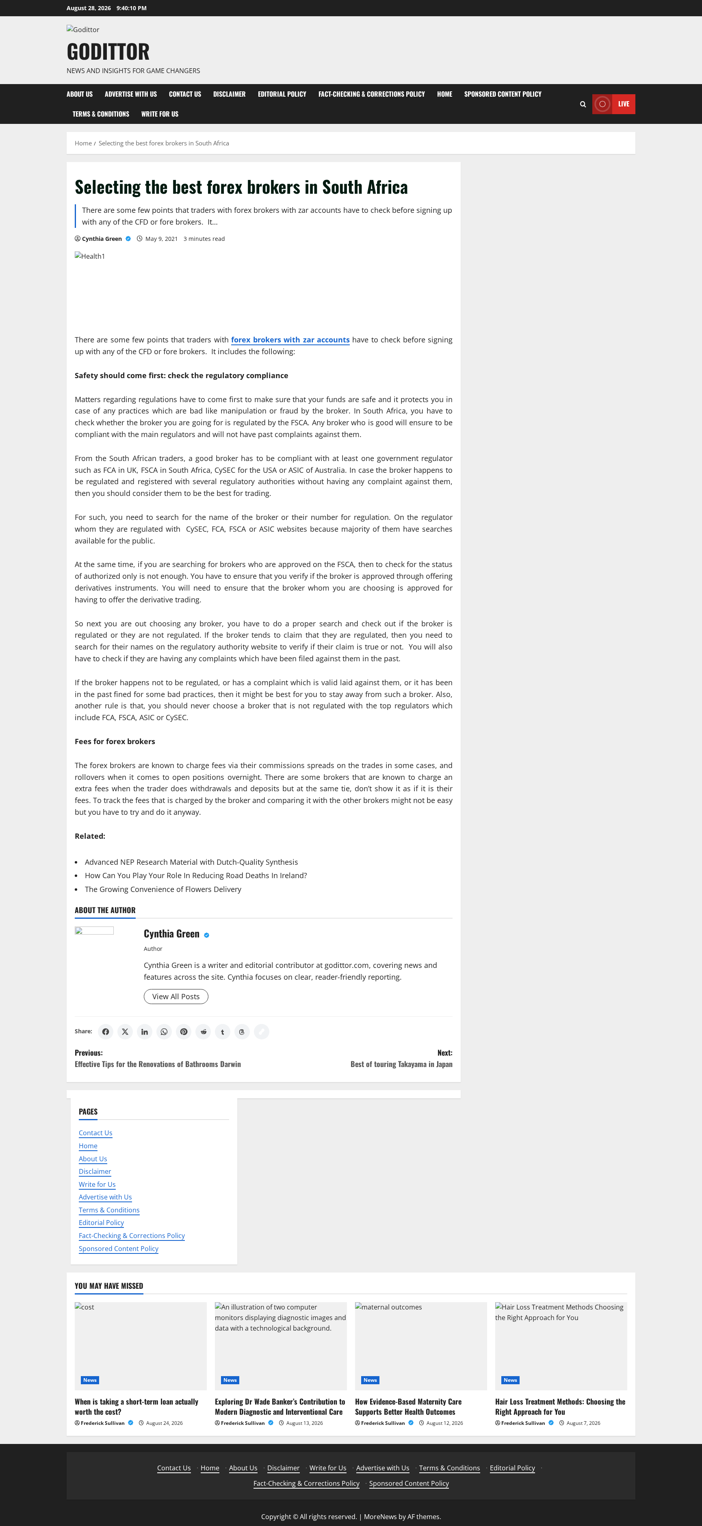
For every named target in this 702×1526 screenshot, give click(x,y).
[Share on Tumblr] (222, 1031)
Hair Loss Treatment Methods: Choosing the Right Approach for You (560, 1406)
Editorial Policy (282, 94)
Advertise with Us (131, 94)
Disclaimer (229, 94)
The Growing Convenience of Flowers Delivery (163, 889)
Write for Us (159, 114)
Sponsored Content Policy (503, 94)
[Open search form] (583, 104)
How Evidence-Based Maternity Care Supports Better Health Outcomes (408, 1406)
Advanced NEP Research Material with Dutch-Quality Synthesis (191, 862)
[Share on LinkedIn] (144, 1031)
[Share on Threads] (242, 1031)
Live (623, 103)
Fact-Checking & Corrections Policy (371, 94)
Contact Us (185, 94)
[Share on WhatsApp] (164, 1031)
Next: (402, 1058)
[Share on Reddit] (203, 1031)
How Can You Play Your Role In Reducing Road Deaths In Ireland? (196, 875)
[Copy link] (261, 1031)
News (90, 1380)
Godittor (108, 50)
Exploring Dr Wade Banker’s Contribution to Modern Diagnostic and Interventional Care (280, 1406)
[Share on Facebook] (105, 1031)
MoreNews (380, 1516)
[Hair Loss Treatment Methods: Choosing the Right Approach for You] (561, 1346)
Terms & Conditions (101, 114)
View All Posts (176, 996)
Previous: (158, 1058)
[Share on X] (125, 1031)
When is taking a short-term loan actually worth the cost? (136, 1406)
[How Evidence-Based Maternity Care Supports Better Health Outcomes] (421, 1346)
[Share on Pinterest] (183, 1031)
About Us (80, 94)
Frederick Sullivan (103, 1423)
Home (444, 94)
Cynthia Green (103, 238)
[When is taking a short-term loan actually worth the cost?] (141, 1346)
